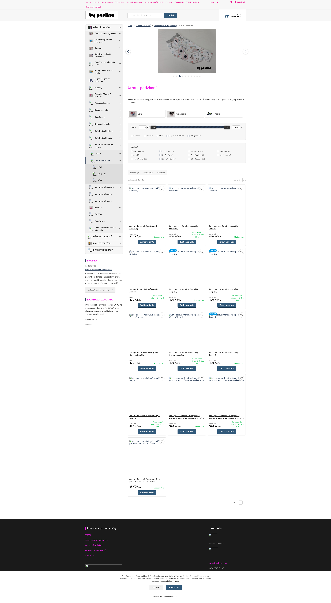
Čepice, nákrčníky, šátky (105, 34)
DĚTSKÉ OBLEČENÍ (102, 27)
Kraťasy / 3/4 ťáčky (102, 124)
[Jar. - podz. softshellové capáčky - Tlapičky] (186, 268)
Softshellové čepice (103, 194)
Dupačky (98, 88)
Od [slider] (153, 127)
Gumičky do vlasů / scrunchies (103, 55)
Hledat (170, 15)
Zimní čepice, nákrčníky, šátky (105, 63)
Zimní (98, 153)
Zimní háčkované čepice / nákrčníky (105, 228)
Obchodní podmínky (134, 2)
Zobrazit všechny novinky (98, 290)
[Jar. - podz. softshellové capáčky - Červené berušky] (146, 331)
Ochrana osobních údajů (154, 2)
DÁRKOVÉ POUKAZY (103, 250)
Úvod (130, 26)
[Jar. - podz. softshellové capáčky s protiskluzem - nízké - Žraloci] (146, 457)
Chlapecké (102, 174)
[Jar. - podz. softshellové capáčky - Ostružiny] (146, 205)
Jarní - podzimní (103, 160)
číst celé (114, 283)
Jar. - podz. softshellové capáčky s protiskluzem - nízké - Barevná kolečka (186, 417)
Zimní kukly (100, 221)
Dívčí (99, 167)
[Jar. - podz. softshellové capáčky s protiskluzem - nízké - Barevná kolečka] (186, 394)
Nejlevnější (148, 172)
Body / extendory (102, 110)
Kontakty (169, 2)
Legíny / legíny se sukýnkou (102, 80)
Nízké (100, 180)
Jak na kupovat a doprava (96, 540)
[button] (128, 51)
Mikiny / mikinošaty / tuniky (103, 71)
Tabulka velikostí (192, 2)
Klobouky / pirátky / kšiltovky (103, 40)
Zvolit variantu (147, 241)
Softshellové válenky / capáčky (104, 145)
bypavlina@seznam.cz (218, 563)
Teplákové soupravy (103, 103)
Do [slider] (227, 127)
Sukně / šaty (100, 117)
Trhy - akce (119, 2)
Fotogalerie (179, 2)
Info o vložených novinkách (98, 269)
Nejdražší (161, 172)
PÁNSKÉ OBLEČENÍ (102, 243)
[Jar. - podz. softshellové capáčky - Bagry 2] (226, 331)
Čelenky (98, 48)
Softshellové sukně (103, 201)
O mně (88, 2)
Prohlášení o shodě (93, 7)
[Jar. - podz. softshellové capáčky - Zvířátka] (226, 205)
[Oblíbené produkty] (231, 4)
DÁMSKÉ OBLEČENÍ (102, 236)
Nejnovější (134, 172)
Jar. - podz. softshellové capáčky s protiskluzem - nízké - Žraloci (144, 480)
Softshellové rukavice (104, 187)
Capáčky (98, 214)
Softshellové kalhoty (104, 131)
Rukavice (98, 208)
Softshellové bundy (103, 138)
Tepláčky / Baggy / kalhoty (103, 95)
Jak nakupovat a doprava (103, 2)
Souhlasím (173, 587)
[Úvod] (105, 15)
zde (176, 596)
